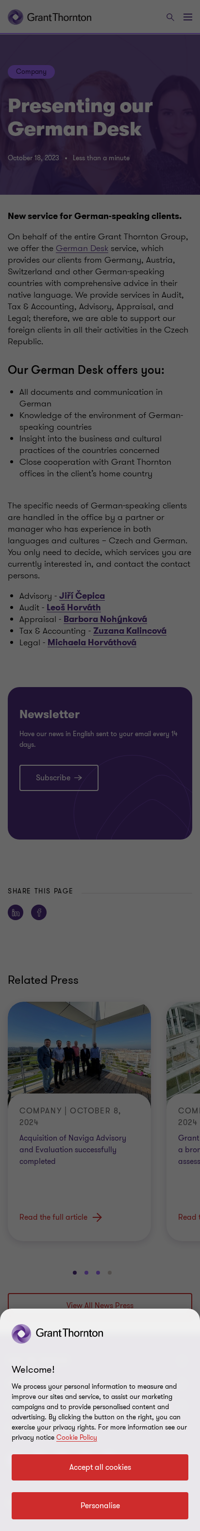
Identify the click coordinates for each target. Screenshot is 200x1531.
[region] (100, 1420)
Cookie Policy (76, 1437)
